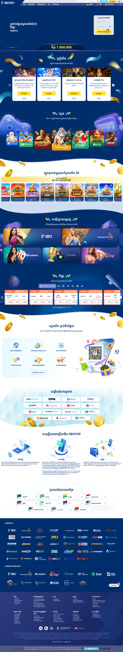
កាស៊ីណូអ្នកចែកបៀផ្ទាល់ (22, 637)
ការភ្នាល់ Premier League (58, 614)
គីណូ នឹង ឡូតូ (56, 4)
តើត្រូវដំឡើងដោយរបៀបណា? (38, 372)
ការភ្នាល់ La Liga (56, 615)
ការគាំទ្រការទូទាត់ (96, 605)
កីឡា (24, 4)
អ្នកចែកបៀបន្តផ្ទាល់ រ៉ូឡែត (38, 603)
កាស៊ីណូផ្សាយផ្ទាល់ (41, 4)
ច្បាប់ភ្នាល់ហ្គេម (36, 619)
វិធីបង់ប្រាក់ (52, 639)
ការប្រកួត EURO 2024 (58, 620)
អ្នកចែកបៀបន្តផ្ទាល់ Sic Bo (39, 605)
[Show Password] (110, 27)
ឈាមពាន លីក (69, 636)
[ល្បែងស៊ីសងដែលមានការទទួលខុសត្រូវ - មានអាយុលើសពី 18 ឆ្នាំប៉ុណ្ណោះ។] (51, 628)
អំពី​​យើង (94, 599)
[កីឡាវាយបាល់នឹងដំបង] (68, 286)
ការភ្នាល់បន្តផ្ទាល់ (17, 602)
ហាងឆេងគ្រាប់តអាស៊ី (73, 464)
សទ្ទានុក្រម (16, 620)
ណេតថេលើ (96, 639)
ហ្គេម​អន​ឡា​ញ (56, 599)
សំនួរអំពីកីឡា (16, 618)
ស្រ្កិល (91, 639)
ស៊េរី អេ (84, 636)
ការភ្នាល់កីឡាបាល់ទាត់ (18, 600)
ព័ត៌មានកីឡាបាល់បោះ (97, 617)
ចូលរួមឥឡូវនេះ (74, 93)
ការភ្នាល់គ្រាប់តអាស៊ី (57, 634)
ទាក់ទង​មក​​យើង (17, 614)
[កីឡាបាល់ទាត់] (59, 286)
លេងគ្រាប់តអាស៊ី (76, 618)
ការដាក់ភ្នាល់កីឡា (76, 617)
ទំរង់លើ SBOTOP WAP (78, 600)
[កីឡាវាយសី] (82, 286)
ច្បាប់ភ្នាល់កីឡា (36, 616)
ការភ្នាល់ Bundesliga (57, 618)
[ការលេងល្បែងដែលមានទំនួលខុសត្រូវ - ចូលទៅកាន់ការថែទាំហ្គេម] (46, 628)
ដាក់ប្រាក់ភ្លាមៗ (91, 464)
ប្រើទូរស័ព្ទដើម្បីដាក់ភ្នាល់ (77, 620)
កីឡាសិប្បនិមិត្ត (31, 4)
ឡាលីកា (73, 636)
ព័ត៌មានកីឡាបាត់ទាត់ (96, 615)
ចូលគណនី (103, 1)
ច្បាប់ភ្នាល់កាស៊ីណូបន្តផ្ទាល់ (39, 617)
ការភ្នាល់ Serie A (56, 617)
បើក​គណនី (75, 614)
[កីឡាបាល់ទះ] (77, 286)
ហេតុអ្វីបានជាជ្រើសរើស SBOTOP (99, 600)
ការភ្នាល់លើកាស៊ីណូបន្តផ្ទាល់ (39, 599)
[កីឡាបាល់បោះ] (63, 286)
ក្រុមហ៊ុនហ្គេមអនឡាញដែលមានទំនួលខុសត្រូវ (98, 602)
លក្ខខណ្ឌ (24, 98)
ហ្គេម (49, 4)
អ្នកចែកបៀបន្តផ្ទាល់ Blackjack (40, 606)
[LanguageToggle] (119, 1)
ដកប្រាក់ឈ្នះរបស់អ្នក (100, 465)
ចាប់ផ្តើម (46, 243)
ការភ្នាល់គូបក (16, 603)
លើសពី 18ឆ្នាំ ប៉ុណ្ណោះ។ (38, 620)
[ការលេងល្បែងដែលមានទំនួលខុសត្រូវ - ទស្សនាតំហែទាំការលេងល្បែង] (40, 628)
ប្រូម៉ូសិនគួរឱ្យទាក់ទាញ (66, 467)
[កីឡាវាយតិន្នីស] (73, 286)
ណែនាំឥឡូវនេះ (24, 93)
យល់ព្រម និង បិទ (91, 648)
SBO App (75, 599)
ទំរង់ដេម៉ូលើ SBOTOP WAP (78, 602)
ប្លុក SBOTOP (95, 614)
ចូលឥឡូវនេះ (112, 1)
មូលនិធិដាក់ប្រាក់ (76, 615)
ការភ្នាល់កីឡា (16, 599)
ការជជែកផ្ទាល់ (16, 617)
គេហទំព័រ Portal (17, 623)
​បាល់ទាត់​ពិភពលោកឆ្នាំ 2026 (59, 621)
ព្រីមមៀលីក (63, 636)
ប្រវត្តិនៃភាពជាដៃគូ (96, 606)
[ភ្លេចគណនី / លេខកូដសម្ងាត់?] (97, 1)
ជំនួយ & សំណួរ (17, 615)
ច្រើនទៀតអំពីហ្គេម (56, 600)
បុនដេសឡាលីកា (79, 636)
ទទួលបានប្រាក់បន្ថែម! (102, 31)
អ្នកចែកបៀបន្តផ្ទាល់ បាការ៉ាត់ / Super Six (39, 601)
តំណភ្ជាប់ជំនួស (17, 621)
